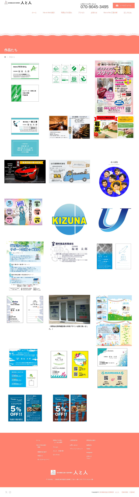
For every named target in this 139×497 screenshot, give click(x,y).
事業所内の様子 (41, 452)
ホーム (34, 12)
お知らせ (94, 12)
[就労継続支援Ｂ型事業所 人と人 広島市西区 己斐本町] (18, 3)
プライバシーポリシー (76, 449)
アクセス (81, 12)
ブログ (88, 458)
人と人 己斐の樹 (58, 451)
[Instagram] (9, 491)
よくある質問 (57, 442)
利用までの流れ (66, 12)
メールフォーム (125, 5)
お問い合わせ (74, 445)
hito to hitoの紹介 (49, 12)
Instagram (89, 452)
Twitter (88, 449)
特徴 (38, 447)
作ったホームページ (42, 459)
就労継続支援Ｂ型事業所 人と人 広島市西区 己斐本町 (117, 492)
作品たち (39, 455)
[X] (6, 491)
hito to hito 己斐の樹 (110, 12)
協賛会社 (89, 445)
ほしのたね (127, 12)
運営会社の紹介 (91, 440)
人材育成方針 (74, 440)
